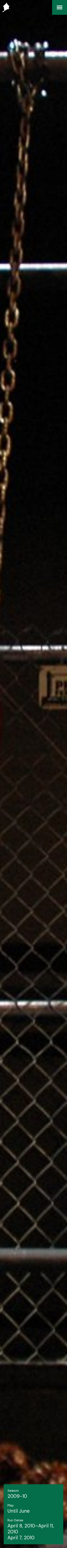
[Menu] (59, 7)
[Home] (5, 7)
